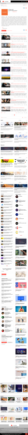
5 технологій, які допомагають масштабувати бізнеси (17, 107)
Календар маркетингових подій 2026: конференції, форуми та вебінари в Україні (8, 204)
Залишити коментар (3, 343)
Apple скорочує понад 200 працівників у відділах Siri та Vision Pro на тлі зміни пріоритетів (6, 280)
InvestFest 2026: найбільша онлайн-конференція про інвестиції (22, 201)
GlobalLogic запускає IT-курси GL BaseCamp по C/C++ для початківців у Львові (18, 100)
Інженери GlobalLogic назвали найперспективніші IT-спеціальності (17, 44)
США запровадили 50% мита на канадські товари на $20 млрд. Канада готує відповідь (6, 284)
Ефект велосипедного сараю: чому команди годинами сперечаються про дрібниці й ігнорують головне (19, 421)
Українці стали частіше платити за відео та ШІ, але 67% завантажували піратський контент (8, 247)
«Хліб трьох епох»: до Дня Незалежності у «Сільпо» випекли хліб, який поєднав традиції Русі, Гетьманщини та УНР (8, 196)
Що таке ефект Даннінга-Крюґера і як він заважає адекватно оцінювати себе (11, 421)
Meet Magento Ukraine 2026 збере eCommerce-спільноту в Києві (22, 210)
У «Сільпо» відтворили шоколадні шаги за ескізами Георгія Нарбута (8, 232)
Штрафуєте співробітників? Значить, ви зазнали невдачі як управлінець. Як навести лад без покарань (20, 346)
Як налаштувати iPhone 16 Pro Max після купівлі (11, 401)
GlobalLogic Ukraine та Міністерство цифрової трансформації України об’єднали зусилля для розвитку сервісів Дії (8, 241)
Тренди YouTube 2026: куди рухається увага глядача (20, 314)
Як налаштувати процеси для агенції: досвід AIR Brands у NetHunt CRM (20, 303)
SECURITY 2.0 (20, 227)
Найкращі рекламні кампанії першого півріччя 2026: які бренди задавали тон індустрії (20, 279)
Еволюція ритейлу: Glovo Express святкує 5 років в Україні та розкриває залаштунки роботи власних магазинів (8, 244)
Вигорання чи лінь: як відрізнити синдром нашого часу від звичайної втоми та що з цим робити (4, 421)
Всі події (21, 235)
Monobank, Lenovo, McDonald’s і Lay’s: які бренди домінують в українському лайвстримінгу (8, 230)
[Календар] (24, 1)
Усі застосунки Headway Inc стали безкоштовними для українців (7, 198)
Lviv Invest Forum (21, 205)
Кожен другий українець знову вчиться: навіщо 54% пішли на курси (8, 224)
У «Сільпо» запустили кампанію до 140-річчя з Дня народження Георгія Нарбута (8, 252)
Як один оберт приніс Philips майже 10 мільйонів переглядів (20, 290)
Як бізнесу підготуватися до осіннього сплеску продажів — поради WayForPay (8, 215)
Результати (9, 342)
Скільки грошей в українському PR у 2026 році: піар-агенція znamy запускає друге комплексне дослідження (8, 218)
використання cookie (7, 434)
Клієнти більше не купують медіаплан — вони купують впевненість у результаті (20, 324)
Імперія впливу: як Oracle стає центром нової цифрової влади (20, 378)
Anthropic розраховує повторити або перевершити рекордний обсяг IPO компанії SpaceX (7, 294)
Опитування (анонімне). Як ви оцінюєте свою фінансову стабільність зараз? (6, 336)
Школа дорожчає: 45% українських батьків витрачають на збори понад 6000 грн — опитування (8, 210)
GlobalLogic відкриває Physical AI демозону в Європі (8, 249)
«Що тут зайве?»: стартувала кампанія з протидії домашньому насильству (8, 212)
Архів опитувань (3, 344)
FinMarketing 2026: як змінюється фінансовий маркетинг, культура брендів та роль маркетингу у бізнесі (8, 202)
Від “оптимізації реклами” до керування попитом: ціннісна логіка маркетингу (20, 335)
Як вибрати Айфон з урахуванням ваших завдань (3, 401)
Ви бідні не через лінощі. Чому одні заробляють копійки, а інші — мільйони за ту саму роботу (21, 367)
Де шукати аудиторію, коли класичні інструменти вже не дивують (19, 411)
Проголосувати (4, 30)
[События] (25, 1)
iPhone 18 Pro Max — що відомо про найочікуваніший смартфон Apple (19, 401)
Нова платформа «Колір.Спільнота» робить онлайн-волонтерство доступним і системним (8, 258)
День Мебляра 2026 (21, 218)
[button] (26, 120)
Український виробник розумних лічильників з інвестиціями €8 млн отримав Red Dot (8, 235)
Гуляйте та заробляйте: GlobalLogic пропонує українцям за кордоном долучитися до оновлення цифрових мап (18, 52)
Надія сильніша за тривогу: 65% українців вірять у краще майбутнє (8, 207)
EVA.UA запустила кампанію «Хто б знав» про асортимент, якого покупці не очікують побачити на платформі (20, 268)
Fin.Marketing (20, 196)
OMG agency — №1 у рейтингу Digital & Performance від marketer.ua (8, 263)
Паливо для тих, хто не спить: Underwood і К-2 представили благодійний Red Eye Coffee (8, 255)
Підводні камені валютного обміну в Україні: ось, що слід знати (6, 297)
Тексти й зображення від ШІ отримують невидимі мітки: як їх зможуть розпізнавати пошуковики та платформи (8, 227)
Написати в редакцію (4, 117)
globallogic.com (15, 11)
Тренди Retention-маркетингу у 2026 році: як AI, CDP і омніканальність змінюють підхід (20, 356)
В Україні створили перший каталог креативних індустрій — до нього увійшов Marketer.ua (8, 261)
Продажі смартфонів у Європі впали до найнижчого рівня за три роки (6, 290)
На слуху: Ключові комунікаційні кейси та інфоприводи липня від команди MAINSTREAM (20, 247)
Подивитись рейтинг (9, 30)
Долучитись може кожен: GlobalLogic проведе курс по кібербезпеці (18, 92)
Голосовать (4, 342)
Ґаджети (1, 396)
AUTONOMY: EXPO (21, 214)
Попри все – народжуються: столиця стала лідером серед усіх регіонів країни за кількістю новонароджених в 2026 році (6, 301)
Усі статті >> (20, 120)
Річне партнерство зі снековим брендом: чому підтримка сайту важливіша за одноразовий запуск (11, 411)
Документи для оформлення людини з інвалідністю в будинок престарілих (6, 287)
